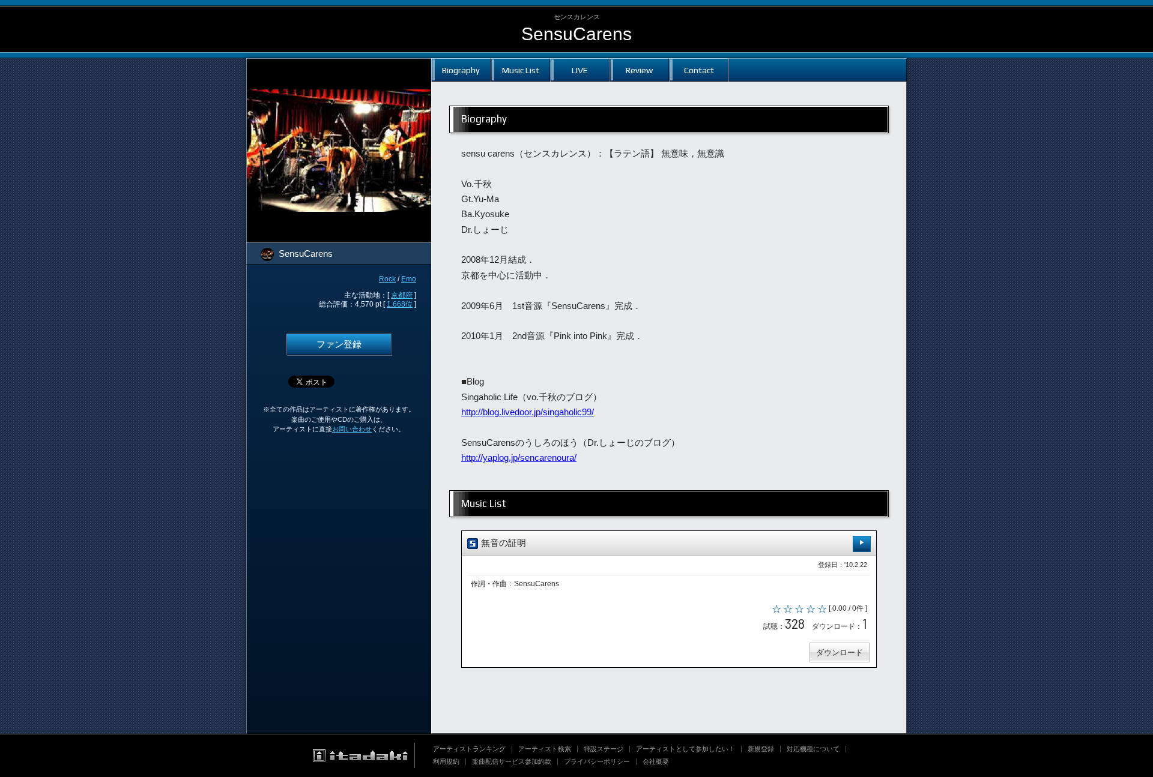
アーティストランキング (469, 748)
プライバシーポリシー (597, 761)
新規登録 (761, 748)
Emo (408, 279)
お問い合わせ (352, 429)
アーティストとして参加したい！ (685, 748)
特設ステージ (603, 748)
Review (639, 70)
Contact (699, 70)
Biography (461, 70)
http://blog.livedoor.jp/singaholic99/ (527, 412)
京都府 (402, 295)
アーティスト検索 (544, 748)
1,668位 (400, 304)
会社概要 (656, 761)
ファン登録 (339, 344)
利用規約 (446, 761)
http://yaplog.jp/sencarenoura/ (518, 458)
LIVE (580, 70)
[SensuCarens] (339, 66)
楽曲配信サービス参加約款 (511, 761)
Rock (387, 279)
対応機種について (813, 748)
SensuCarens (576, 34)
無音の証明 (502, 543)
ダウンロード (839, 652)
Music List (520, 70)
